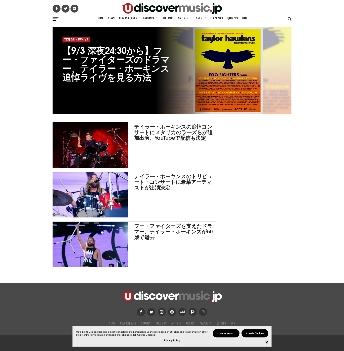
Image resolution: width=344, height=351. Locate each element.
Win (233, 323)
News (111, 18)
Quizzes (232, 18)
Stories (146, 323)
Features (148, 18)
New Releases (128, 18)
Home (100, 18)
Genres (197, 18)
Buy (244, 18)
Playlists (216, 18)
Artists (183, 18)
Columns (167, 18)
